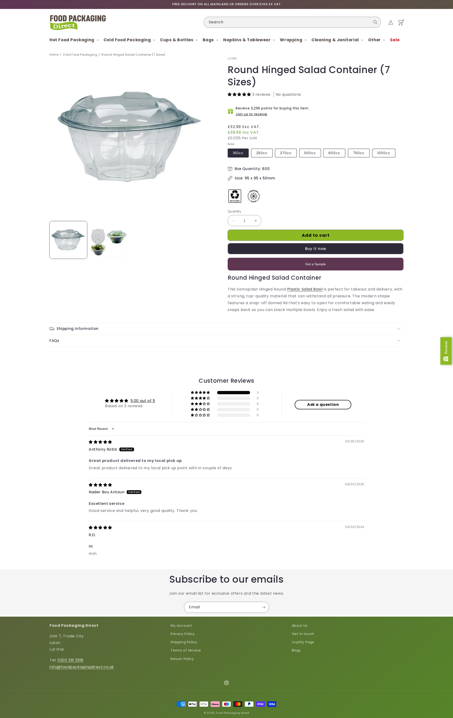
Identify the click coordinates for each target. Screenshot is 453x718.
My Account (181, 625)
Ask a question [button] (323, 404)
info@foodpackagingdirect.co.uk (82, 667)
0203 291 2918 (71, 660)
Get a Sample (315, 264)
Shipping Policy (184, 642)
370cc (286, 153)
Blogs (296, 650)
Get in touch (303, 633)
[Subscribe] (263, 607)
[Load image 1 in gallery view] (68, 240)
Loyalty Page (303, 642)
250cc (262, 153)
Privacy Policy (183, 633)
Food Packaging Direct (232, 713)
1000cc (383, 153)
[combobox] (292, 22)
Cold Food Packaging (80, 55)
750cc (359, 153)
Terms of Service (186, 650)
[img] (100, 442)
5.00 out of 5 (142, 400)
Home (54, 55)
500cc (310, 153)
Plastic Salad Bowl (305, 289)
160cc (238, 153)
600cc (334, 153)
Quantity (234, 211)
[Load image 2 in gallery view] (108, 240)
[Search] (375, 22)
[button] (74, 39)
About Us (300, 625)
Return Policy (182, 658)
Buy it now (315, 248)
